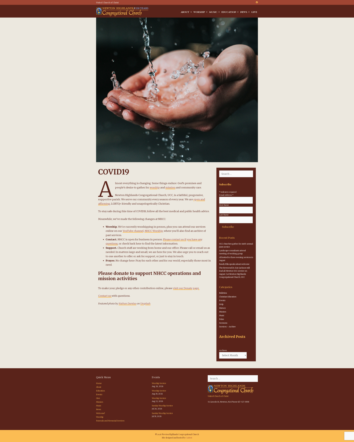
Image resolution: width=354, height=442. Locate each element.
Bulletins (223, 293)
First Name (224, 205)
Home (99, 383)
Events (222, 300)
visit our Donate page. (186, 288)
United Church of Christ (218, 396)
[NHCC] (122, 11)
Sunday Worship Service (162, 406)
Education (228, 12)
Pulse (221, 319)
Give (254, 12)
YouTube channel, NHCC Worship (143, 230)
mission (170, 187)
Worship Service (159, 383)
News (243, 12)
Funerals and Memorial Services (110, 421)
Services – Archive (227, 327)
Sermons (223, 323)
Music (213, 12)
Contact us (105, 295)
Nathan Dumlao (127, 303)
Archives (223, 350)
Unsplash (145, 303)
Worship (199, 12)
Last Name (224, 215)
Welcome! (100, 413)
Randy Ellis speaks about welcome (234, 264)
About (185, 12)
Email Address (226, 195)
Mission (222, 312)
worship (155, 187)
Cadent (189, 437)
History (222, 308)
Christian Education (227, 297)
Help (221, 304)
